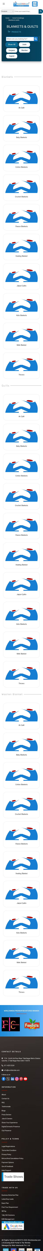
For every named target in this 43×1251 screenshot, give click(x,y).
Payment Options (8, 1162)
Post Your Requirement (10, 1207)
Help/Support (6, 1170)
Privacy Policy (6, 1154)
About (4, 1094)
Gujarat (11, 56)
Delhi (24, 45)
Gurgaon (12, 50)
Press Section (6, 1114)
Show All (11, 44)
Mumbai (24, 50)
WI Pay (4, 1211)
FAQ (3, 1102)
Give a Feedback (7, 1166)
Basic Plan (5, 1203)
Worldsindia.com (34, 1239)
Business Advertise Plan (10, 1195)
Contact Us (5, 1098)
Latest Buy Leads (8, 1199)
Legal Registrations (8, 1146)
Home (7, 18)
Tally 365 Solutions (8, 1215)
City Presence (6, 1130)
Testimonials (6, 1106)
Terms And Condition (9, 1150)
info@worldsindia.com (12, 1070)
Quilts (5, 385)
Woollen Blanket (12, 694)
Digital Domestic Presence (11, 1126)
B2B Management (8, 1219)
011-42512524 (9, 1065)
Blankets (7, 77)
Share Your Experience (10, 1122)
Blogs (4, 1110)
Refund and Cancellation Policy (12, 1158)
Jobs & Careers (7, 1118)
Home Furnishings (18, 18)
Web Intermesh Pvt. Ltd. (21, 1245)
